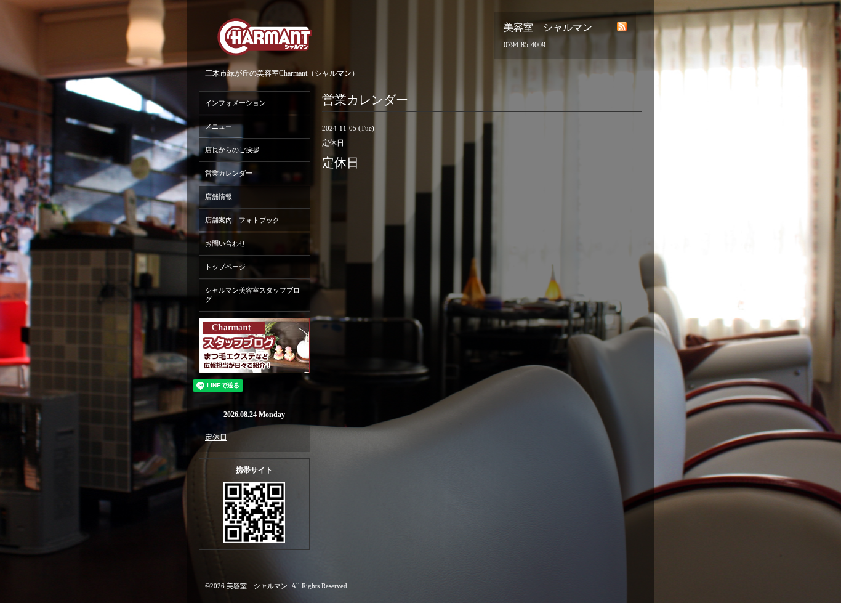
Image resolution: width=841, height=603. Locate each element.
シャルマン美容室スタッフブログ (252, 294)
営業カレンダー (228, 173)
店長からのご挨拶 (232, 149)
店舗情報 (218, 196)
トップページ (225, 266)
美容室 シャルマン (257, 585)
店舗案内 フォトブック (242, 220)
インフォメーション (235, 103)
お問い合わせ (225, 243)
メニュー (218, 126)
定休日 (216, 437)
